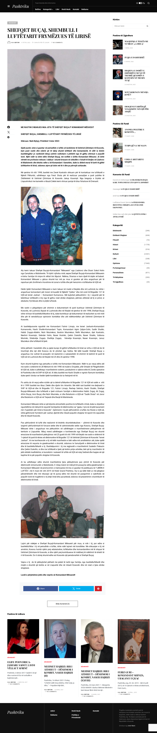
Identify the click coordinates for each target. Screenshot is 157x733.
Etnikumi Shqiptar (120, 235)
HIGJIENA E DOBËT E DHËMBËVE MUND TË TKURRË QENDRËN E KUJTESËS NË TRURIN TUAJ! (135, 75)
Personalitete (118, 273)
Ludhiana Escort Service (122, 202)
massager (116, 189)
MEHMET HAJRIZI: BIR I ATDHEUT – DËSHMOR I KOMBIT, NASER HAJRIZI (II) (58, 671)
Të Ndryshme (118, 277)
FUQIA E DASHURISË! (134, 57)
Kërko (147, 26)
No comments (57, 42)
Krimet (115, 249)
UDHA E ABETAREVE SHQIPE (134, 160)
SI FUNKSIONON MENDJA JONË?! (136, 93)
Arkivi (52, 711)
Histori (115, 245)
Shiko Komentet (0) (63, 604)
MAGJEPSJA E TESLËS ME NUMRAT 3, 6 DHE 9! (136, 42)
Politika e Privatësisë (76, 716)
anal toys (116, 196)
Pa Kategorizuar (119, 268)
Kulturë (116, 254)
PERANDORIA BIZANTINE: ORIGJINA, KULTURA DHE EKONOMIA (128, 205)
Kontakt (96, 711)
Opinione (116, 263)
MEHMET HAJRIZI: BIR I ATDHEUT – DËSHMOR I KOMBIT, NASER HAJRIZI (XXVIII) (95, 675)
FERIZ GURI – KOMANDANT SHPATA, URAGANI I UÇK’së (131, 675)
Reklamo (53, 715)
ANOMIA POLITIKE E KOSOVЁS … (134, 130)
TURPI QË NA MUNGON (135, 145)
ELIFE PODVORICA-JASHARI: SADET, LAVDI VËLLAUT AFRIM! (21, 665)
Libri (114, 259)
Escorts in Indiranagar (121, 180)
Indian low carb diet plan (122, 214)
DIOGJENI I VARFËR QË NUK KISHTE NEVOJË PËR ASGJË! (137, 109)
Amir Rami (131, 726)
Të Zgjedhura (118, 282)
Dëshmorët (12, 23)
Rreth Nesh (76, 711)
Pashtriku (20, 6)
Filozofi (116, 240)
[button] (8, 6)
